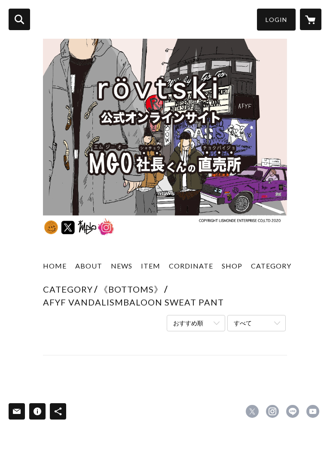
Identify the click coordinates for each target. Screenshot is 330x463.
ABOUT (88, 266)
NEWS (121, 266)
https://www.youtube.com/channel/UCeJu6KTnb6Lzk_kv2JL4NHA (312, 411)
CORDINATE (191, 266)
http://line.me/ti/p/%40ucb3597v (292, 411)
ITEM (150, 266)
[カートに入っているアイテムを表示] (310, 19)
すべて (243, 323)
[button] (276, 20)
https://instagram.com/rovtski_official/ (272, 411)
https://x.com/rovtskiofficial (252, 411)
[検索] (19, 19)
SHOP (232, 266)
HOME (55, 266)
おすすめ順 (188, 323)
